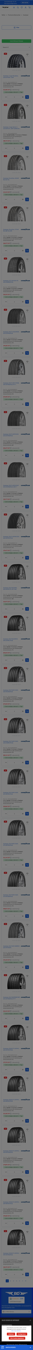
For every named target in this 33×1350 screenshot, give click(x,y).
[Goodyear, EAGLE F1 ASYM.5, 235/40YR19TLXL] (16, 1084)
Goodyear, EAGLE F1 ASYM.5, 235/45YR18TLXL (11, 1151)
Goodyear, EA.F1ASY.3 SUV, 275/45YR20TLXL (10, 895)
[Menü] (14, 7)
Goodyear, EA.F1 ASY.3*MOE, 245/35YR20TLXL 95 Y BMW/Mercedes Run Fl (11, 383)
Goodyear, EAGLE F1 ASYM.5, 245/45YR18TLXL (11, 1253)
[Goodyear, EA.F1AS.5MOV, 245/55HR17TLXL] (16, 623)
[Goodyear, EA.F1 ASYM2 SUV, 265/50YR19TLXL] (16, 520)
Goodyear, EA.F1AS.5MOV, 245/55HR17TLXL (10, 639)
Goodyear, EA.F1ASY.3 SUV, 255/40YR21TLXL (10, 793)
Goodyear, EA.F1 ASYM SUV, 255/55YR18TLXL (11, 434)
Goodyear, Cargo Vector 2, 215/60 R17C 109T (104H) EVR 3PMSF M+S (11, 127)
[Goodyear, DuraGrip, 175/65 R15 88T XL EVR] (16, 213)
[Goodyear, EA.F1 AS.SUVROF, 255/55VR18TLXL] (16, 316)
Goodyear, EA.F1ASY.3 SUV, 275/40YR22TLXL (10, 844)
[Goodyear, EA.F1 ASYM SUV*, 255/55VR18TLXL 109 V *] (16, 469)
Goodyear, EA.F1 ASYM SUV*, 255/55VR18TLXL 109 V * (11, 486)
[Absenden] (29, 1311)
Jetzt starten (25, 2)
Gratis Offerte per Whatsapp (16, 41)
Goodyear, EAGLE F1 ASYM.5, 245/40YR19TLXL (11, 1202)
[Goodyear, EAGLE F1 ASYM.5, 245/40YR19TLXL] (16, 1186)
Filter (17, 27)
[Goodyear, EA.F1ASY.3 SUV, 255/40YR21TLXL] (16, 776)
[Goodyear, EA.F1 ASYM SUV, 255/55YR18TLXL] (16, 418)
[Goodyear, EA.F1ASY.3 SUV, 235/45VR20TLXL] (16, 674)
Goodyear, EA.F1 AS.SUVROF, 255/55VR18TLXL (11, 332)
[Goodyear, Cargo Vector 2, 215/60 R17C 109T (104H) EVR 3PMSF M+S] (16, 111)
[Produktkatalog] (21, 7)
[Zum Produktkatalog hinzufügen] (27, 54)
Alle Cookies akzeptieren (17, 1338)
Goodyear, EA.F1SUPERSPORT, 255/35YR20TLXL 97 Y (11, 997)
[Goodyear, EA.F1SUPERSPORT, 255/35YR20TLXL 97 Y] (16, 981)
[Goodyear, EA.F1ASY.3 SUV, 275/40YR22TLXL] (16, 828)
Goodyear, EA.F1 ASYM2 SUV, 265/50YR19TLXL (11, 537)
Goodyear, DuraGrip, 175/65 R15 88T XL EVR (11, 230)
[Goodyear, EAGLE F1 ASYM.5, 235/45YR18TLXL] (16, 1135)
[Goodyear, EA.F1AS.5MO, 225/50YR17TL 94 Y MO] (16, 572)
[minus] (6, 97)
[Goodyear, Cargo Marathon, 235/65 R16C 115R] (16, 60)
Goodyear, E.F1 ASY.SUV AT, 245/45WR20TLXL (10, 281)
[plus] (23, 97)
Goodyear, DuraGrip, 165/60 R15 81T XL (11, 178)
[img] (25, 75)
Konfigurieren (22, 1334)
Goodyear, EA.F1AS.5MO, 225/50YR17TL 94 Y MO (10, 588)
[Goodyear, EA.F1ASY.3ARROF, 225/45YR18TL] (16, 930)
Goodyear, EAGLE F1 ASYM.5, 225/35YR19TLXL (11, 1049)
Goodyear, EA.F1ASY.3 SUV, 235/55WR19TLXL (10, 742)
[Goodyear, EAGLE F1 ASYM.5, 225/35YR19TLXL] (16, 1032)
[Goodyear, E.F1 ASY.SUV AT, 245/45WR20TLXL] (16, 264)
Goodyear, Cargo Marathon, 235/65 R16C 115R (10, 76)
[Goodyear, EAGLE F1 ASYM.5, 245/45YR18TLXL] (16, 1237)
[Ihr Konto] (25, 7)
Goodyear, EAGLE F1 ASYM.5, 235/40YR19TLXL (11, 1100)
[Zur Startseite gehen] (5, 7)
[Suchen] (18, 7)
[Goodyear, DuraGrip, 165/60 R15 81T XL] (16, 162)
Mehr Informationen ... (16, 1330)
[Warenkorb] (29, 7)
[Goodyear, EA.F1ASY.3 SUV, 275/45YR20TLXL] (16, 879)
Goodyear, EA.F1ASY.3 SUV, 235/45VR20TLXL (10, 690)
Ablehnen (11, 1334)
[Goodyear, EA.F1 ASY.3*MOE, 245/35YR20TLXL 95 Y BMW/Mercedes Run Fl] (16, 367)
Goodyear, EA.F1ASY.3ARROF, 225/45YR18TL (11, 946)
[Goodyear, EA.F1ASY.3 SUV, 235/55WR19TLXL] (16, 725)
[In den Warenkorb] (27, 97)
